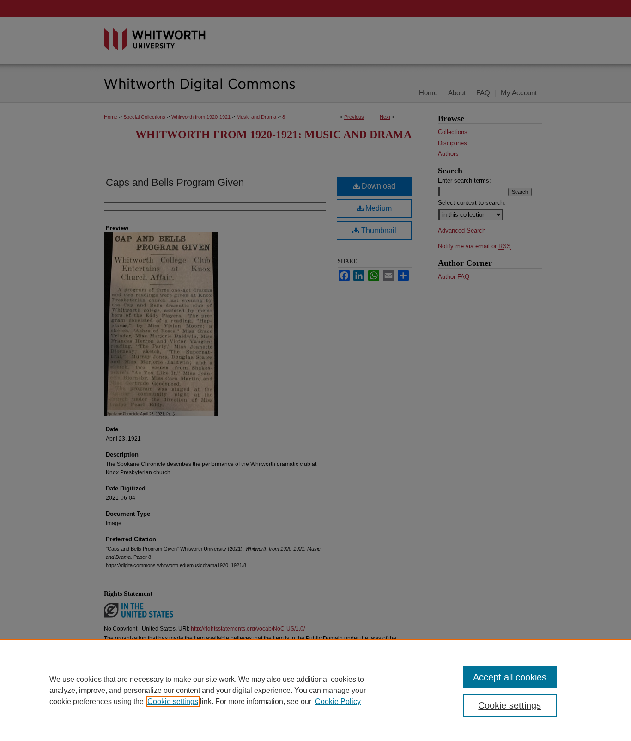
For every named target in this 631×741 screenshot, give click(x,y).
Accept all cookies (509, 677)
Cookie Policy (338, 701)
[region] (315, 690)
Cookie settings (172, 701)
